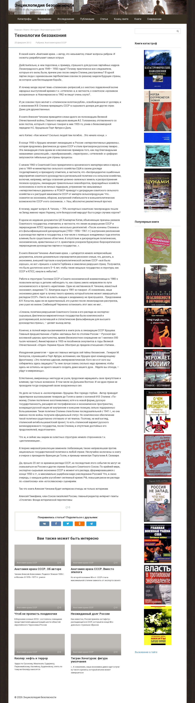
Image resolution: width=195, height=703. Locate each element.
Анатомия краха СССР (56, 42)
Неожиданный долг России (90, 614)
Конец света (121, 19)
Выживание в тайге (146, 652)
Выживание (44, 19)
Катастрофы (25, 19)
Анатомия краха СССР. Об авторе (37, 569)
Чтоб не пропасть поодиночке (35, 614)
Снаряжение (154, 19)
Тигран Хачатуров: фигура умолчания (89, 660)
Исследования (65, 19)
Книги (137, 19)
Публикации (87, 19)
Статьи (104, 19)
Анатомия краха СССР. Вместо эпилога (92, 570)
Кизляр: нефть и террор (31, 658)
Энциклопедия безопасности (44, 5)
